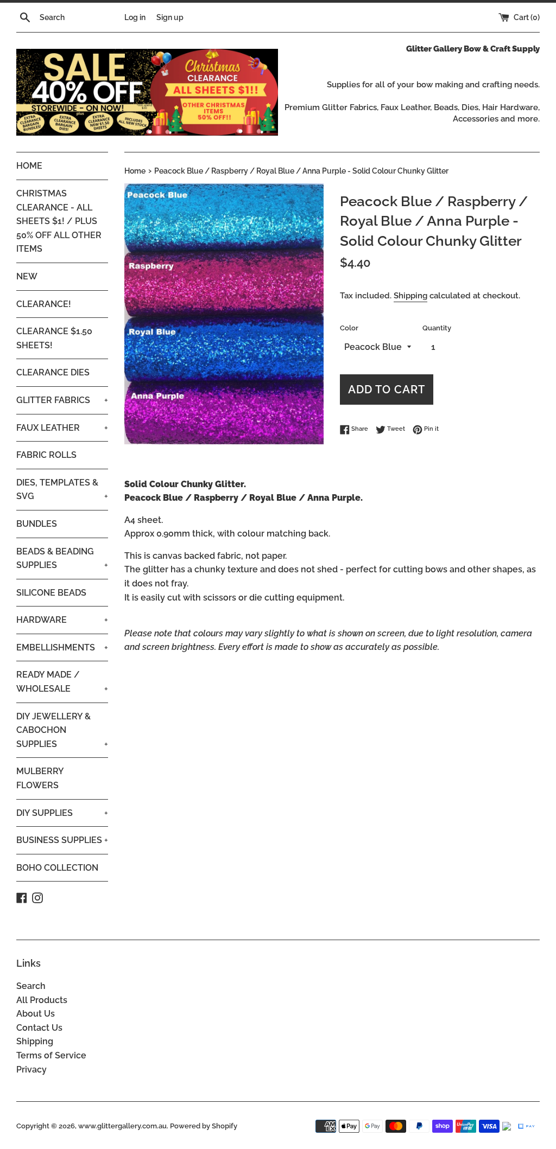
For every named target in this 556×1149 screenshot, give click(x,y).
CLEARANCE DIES (53, 372)
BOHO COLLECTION (57, 868)
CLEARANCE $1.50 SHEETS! (54, 338)
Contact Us (39, 1028)
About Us (35, 1013)
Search (31, 986)
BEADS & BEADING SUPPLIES (62, 558)
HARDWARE (62, 620)
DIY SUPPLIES (62, 813)
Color (349, 328)
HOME (29, 166)
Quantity (436, 328)
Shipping (410, 296)
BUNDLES (36, 524)
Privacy (31, 1069)
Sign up (170, 17)
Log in (135, 17)
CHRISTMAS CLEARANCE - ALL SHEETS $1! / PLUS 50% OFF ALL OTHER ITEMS (59, 221)
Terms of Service (51, 1055)
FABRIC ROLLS (46, 455)
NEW (26, 276)
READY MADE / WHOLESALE (62, 681)
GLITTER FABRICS (62, 400)
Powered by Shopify (203, 1126)
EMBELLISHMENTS (62, 647)
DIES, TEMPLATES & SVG (62, 489)
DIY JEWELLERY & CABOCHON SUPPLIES (62, 730)
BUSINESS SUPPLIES (62, 840)
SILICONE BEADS (51, 593)
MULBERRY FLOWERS (40, 778)
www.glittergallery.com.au (122, 1126)
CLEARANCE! (43, 304)
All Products (41, 1000)
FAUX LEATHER (62, 428)
